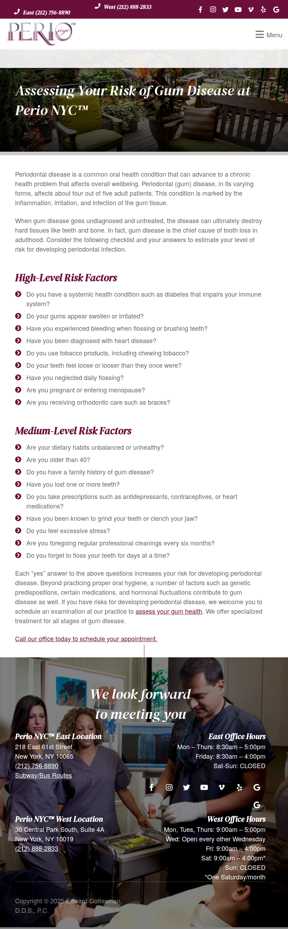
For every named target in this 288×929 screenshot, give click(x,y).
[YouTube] (238, 9)
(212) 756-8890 (36, 765)
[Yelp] (263, 9)
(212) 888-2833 (36, 848)
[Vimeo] (250, 9)
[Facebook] (200, 9)
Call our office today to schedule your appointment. (86, 638)
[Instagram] (213, 9)
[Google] (276, 9)
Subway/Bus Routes (43, 774)
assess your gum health (169, 610)
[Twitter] (225, 9)
